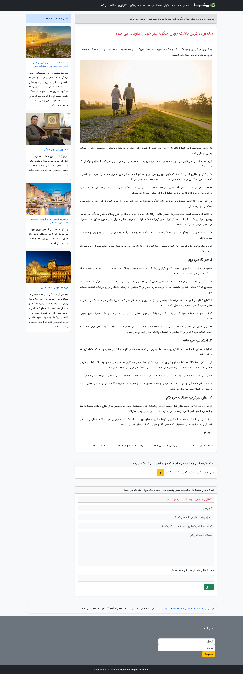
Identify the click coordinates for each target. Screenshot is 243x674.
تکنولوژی (122, 5)
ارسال (209, 587)
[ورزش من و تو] (205, 5)
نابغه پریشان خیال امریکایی (55, 149)
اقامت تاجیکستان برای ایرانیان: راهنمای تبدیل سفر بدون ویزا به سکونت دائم (50, 64)
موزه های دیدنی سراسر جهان (54, 287)
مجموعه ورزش (137, 5)
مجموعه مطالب (180, 5)
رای (160, 472)
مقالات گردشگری (107, 5)
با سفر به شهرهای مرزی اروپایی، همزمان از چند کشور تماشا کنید (48, 220)
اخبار (166, 5)
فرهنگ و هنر (155, 5)
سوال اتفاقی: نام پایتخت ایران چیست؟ (193, 571)
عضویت (208, 654)
